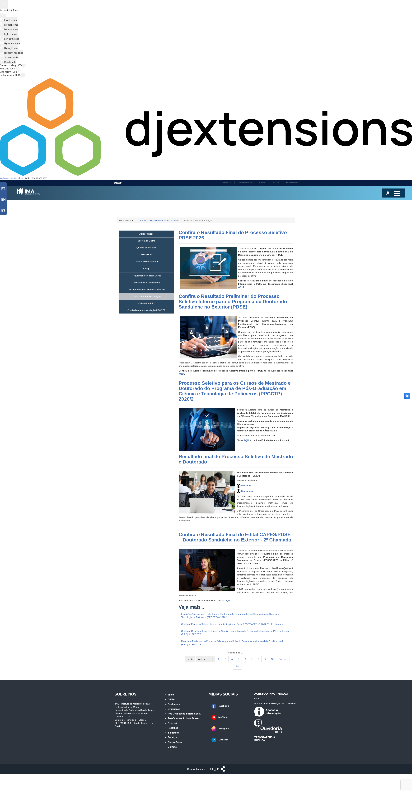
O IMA (171, 699)
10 (272, 659)
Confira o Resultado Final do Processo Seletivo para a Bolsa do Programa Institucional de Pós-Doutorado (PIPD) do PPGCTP (235, 633)
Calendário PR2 (146, 303)
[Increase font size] (18, 68)
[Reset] (1, 15)
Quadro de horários (146, 247)
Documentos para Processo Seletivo (146, 289)
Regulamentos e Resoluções (146, 275)
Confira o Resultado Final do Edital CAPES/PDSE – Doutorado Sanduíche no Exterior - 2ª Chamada (235, 537)
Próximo (283, 659)
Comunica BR (227, 183)
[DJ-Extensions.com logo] (206, 175)
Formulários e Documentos (146, 282)
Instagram (223, 728)
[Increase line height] (20, 71)
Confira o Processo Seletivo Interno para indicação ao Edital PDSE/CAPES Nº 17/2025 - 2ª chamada (232, 624)
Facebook (223, 706)
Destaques (174, 704)
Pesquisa (173, 727)
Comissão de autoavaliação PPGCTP (146, 310)
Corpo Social (175, 742)
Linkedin (223, 739)
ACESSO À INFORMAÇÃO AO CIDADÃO (275, 703)
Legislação (275, 183)
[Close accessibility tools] (4, 15)
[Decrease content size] (23, 65)
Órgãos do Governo (292, 183)
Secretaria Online (146, 240)
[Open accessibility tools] (4, 4)
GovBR (117, 182)
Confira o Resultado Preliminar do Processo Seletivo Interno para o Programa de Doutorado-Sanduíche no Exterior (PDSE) (234, 301)
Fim (237, 666)
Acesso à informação (245, 183)
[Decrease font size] (16, 68)
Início (171, 694)
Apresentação (146, 233)
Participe (262, 183)
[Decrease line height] (18, 71)
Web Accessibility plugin (12, 178)
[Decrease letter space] (22, 75)
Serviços (173, 737)
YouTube (223, 717)
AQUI (241, 287)
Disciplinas (146, 254)
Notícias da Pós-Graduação (146, 296)
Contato (172, 746)
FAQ (256, 698)
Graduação (174, 709)
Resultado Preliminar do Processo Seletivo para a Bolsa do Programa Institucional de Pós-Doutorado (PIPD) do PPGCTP (232, 643)
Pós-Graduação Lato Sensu (183, 718)
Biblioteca (173, 732)
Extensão (173, 723)
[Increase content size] (25, 65)
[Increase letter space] (24, 75)
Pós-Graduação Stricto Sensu (184, 713)
